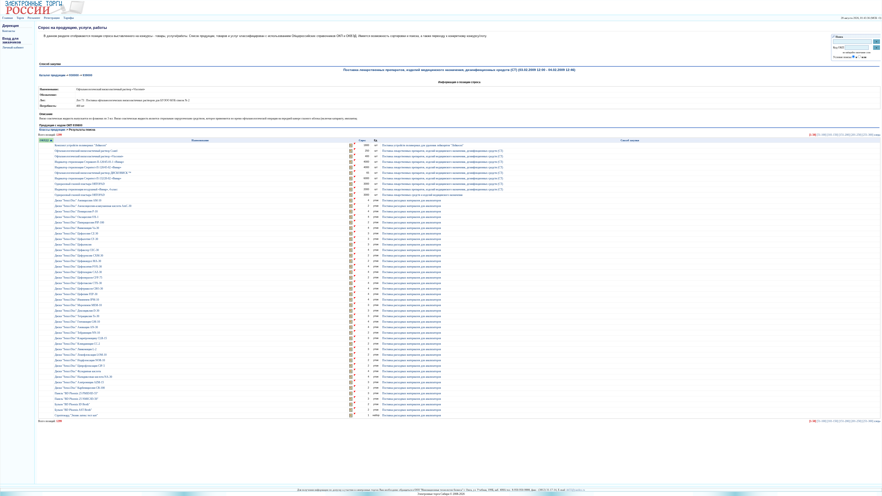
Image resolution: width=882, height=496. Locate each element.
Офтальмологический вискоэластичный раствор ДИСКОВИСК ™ (93, 173)
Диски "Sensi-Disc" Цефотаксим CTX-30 (78, 283)
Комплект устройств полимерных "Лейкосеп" (81, 145)
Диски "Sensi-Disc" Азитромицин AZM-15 (80, 382)
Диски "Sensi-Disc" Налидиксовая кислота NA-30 (84, 376)
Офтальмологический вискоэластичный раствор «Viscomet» (89, 156)
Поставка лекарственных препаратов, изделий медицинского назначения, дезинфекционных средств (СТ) (442, 150)
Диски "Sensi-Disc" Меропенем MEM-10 (78, 305)
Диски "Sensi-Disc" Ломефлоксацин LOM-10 (81, 354)
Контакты (8, 31)
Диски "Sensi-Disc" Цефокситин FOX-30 (78, 266)
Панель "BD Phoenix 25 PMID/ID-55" (77, 393)
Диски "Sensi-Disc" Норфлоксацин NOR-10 (80, 360)
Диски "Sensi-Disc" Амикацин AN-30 (77, 327)
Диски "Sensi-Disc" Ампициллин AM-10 (78, 200)
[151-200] (844, 134)
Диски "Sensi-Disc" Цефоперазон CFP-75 (79, 277)
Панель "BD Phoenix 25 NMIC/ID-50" (77, 398)
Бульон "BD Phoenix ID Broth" (72, 404)
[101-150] (832, 134)
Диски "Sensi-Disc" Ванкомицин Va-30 (77, 228)
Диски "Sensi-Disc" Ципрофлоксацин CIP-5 (80, 365)
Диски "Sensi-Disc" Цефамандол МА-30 (78, 261)
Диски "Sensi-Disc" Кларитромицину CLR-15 (81, 338)
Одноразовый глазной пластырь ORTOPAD (80, 184)
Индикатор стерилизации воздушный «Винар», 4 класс (86, 189)
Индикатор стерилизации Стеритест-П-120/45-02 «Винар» (88, 167)
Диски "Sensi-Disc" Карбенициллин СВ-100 (80, 387)
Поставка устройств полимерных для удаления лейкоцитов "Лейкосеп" (423, 145)
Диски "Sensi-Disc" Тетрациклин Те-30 (77, 316)
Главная (7, 18)
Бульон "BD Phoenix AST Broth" (74, 409)
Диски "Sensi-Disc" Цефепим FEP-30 (76, 294)
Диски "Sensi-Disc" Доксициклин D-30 (77, 310)
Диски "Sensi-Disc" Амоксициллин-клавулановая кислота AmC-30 (93, 206)
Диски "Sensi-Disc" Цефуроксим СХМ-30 (79, 255)
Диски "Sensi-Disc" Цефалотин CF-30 (77, 239)
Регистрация (52, 18)
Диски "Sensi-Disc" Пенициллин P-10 (76, 211)
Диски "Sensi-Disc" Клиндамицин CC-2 (78, 343)
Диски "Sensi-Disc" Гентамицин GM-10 (78, 321)
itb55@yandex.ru (575, 489)
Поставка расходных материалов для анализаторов (411, 200)
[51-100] (821, 134)
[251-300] (867, 134)
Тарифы (68, 18)
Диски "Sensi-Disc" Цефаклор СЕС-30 (77, 250)
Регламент (34, 18)
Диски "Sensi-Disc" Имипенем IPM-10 (77, 299)
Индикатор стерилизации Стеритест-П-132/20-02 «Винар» (88, 178)
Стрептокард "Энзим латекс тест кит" (77, 415)
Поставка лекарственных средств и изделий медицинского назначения (422, 195)
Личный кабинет (13, 47)
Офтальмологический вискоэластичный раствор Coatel (86, 150)
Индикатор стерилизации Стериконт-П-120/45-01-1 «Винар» (90, 161)
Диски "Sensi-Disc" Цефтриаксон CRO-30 (79, 288)
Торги (20, 18)
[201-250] (856, 134)
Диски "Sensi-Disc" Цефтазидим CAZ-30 (78, 272)
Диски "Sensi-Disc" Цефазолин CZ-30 (77, 233)
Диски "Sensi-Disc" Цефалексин (73, 244)
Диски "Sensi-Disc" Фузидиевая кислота (78, 371)
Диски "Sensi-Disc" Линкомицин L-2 (76, 349)
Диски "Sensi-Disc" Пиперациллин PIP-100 (80, 222)
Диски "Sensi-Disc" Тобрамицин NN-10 (78, 332)
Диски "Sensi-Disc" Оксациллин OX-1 (77, 217)
